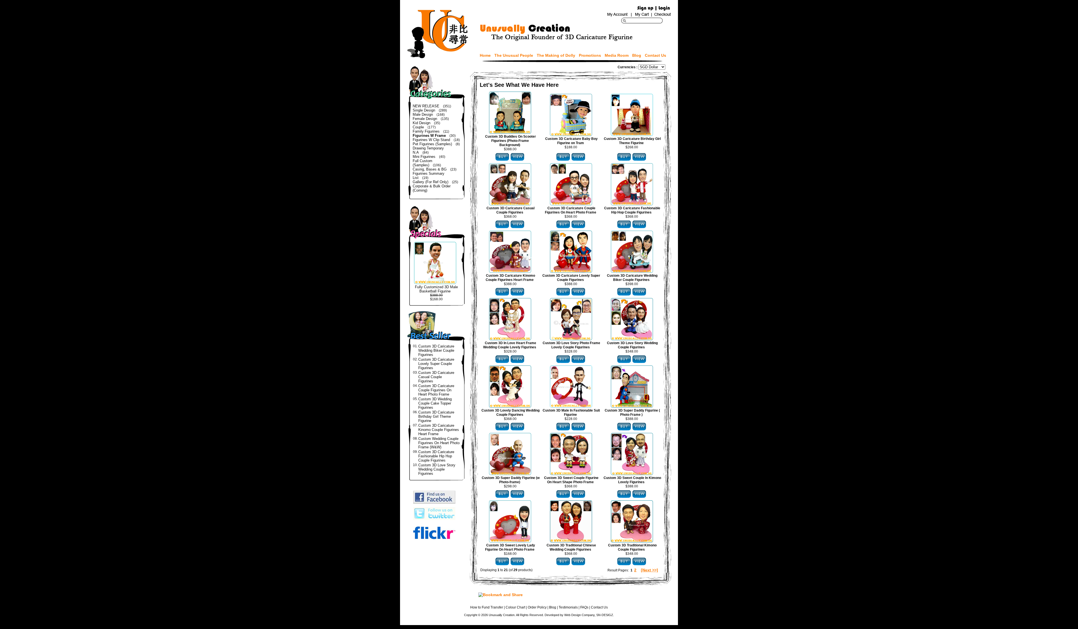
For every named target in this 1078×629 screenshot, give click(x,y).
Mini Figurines (424, 157)
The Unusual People (513, 55)
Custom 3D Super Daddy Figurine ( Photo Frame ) (632, 412)
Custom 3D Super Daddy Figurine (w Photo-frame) (511, 480)
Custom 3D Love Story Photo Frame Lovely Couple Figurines (571, 345)
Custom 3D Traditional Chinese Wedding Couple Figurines (571, 547)
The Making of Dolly (556, 55)
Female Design (425, 119)
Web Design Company (579, 615)
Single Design (424, 110)
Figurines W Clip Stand (431, 140)
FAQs (584, 607)
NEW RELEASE (426, 106)
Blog (636, 55)
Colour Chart (515, 607)
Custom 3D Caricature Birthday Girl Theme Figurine (436, 416)
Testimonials (568, 607)
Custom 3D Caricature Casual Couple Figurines (436, 377)
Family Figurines (426, 131)
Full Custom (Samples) (422, 163)
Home (485, 55)
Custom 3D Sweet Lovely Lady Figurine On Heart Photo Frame (510, 547)
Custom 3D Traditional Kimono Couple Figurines (632, 547)
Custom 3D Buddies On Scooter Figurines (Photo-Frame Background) (510, 141)
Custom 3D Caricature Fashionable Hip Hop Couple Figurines (436, 456)
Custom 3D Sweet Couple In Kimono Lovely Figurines (632, 480)
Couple (418, 127)
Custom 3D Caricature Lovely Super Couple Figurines (436, 363)
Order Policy (537, 607)
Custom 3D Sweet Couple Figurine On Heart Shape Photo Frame (571, 480)
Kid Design (421, 123)
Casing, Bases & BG (430, 169)
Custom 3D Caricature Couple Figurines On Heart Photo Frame (436, 390)
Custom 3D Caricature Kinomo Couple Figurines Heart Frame (438, 429)
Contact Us (655, 55)
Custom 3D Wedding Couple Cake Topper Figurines (435, 403)
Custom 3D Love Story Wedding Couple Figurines (436, 469)
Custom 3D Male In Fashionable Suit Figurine (571, 412)
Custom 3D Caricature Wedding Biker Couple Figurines (436, 350)
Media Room (617, 55)
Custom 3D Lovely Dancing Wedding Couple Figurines (510, 412)
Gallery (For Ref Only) (430, 182)
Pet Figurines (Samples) (432, 144)
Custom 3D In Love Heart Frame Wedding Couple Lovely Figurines (509, 345)
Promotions (590, 55)
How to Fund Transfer (486, 607)
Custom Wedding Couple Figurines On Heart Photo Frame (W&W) (439, 443)
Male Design (423, 114)
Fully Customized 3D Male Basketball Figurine (436, 289)
